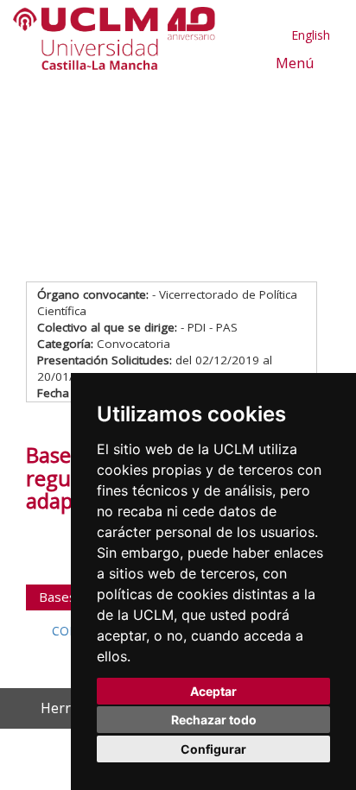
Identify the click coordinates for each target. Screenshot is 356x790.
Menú (293, 63)
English (310, 35)
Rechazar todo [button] (214, 719)
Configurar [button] (213, 749)
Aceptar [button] (213, 691)
